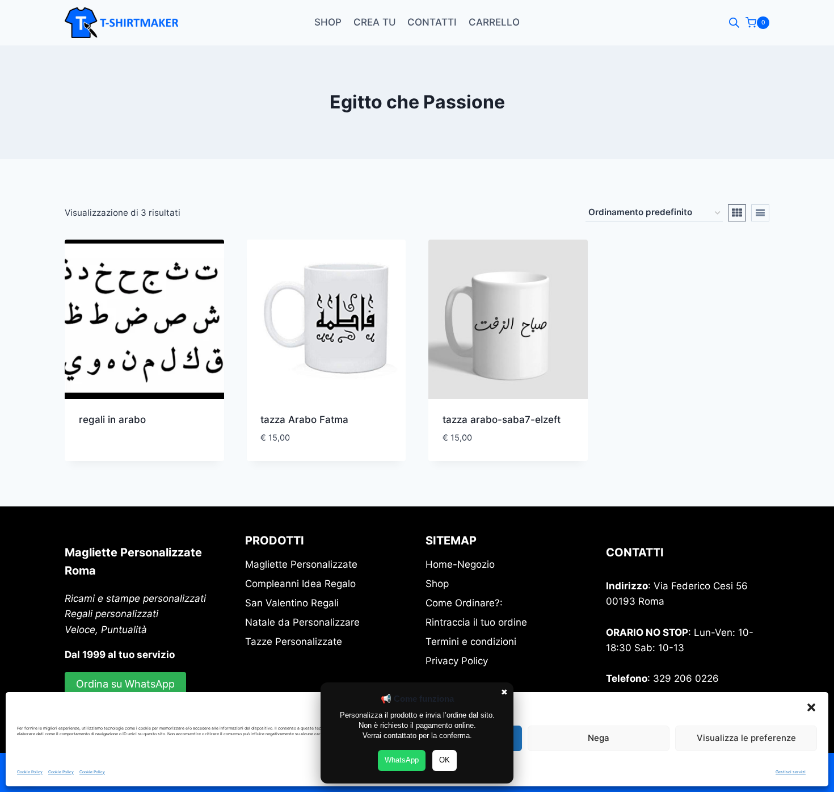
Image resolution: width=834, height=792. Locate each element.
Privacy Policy (457, 661)
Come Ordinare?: (464, 603)
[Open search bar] (734, 23)
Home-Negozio (460, 564)
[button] (811, 707)
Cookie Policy (30, 771)
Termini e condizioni (471, 641)
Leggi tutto (106, 455)
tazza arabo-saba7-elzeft (502, 419)
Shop (328, 22)
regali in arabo (112, 419)
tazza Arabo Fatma (304, 419)
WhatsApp (402, 760)
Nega (598, 737)
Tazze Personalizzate (293, 641)
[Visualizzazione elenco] (760, 212)
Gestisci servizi (791, 771)
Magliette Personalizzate (301, 564)
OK (444, 760)
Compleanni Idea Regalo (300, 583)
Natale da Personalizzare (302, 622)
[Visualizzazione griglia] (737, 212)
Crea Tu (374, 22)
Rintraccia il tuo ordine (476, 622)
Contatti (432, 22)
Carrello (494, 22)
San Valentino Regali (292, 603)
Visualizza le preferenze (746, 737)
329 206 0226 (686, 678)
